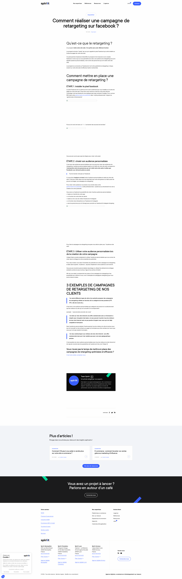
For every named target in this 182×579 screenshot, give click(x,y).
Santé (42, 513)
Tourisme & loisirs (45, 526)
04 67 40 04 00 (45, 553)
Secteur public (45, 530)
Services (43, 533)
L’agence (115, 513)
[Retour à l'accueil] (45, 3)
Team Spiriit (93, 32)
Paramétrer (16, 571)
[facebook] (109, 412)
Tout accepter (26, 571)
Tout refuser (6, 571)
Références (88, 3)
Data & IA (94, 521)
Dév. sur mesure (96, 516)
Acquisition (55, 448)
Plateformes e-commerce (99, 513)
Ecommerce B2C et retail (48, 523)
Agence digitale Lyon (81, 562)
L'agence (106, 3)
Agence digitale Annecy (98, 560)
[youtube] (121, 553)
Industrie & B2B (45, 520)
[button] (3, 576)
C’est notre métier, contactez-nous (76, 355)
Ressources (97, 3)
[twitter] (112, 412)
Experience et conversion (99, 518)
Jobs (128, 3)
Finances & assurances (47, 516)
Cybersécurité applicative (99, 524)
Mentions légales (60, 574)
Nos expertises (77, 3)
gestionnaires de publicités (82, 95)
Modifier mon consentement (71, 574)
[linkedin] (115, 412)
